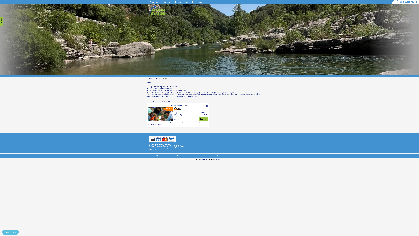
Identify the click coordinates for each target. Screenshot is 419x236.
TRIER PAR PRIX (152, 101)
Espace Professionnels (241, 156)
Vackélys (217, 159)
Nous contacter (182, 2)
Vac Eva (154, 2)
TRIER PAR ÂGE (165, 101)
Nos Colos (167, 2)
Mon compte (198, 2)
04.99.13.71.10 (408, 1)
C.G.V (156, 156)
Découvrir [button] (203, 119)
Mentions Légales (182, 156)
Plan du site (215, 156)
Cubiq (205, 159)
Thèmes (157, 78)
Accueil (150, 78)
